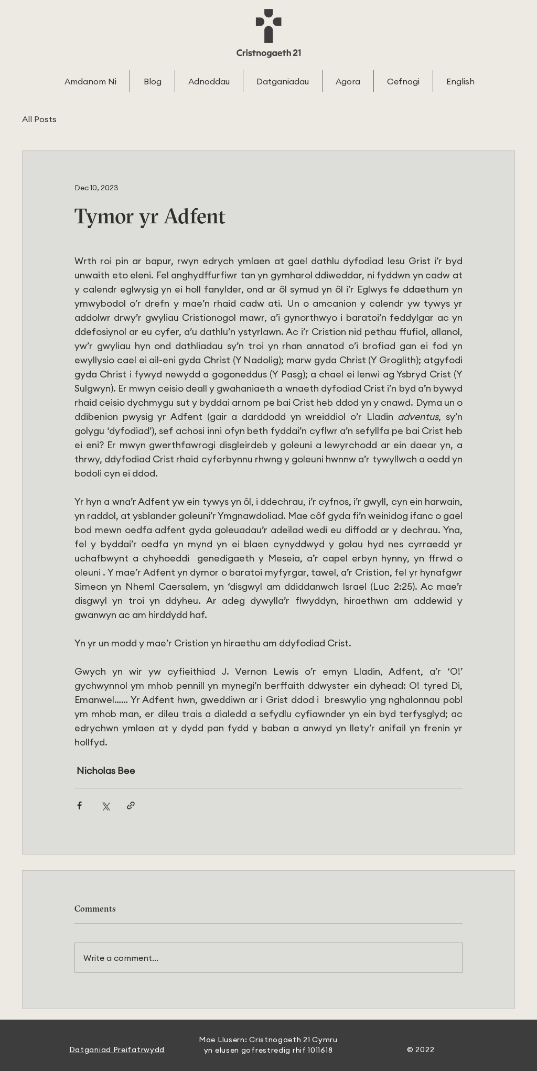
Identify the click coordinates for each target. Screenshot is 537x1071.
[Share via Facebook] (79, 805)
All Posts (39, 119)
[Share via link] (131, 805)
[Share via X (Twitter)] (105, 805)
